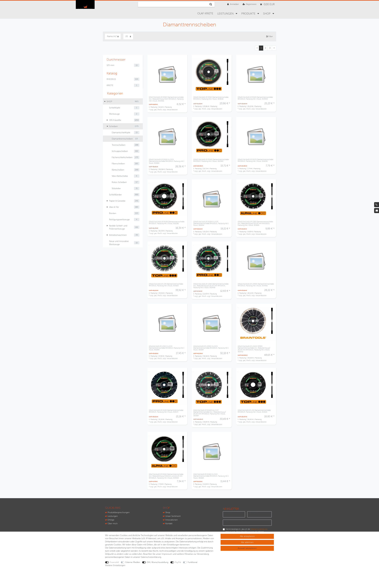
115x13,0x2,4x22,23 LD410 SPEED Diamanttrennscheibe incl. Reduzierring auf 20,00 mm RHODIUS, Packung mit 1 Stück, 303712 (254, 349)
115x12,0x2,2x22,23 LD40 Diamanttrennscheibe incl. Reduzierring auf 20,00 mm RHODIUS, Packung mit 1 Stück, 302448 (210, 285)
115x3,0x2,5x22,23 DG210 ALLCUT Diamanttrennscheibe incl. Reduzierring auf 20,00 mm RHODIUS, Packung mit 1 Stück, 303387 (209, 413)
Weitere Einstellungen (115, 565)
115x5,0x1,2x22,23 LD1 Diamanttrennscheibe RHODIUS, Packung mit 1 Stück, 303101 (254, 411)
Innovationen (171, 520)
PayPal (178, 562)
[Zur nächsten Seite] (274, 48)
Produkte (248, 13)
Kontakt (168, 523)
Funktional (192, 562)
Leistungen (225, 13)
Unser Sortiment (172, 516)
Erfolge (111, 520)
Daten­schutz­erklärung (151, 557)
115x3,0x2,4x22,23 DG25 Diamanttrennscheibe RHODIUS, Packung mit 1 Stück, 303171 (166, 411)
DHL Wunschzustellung (157, 562)
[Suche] (211, 4)
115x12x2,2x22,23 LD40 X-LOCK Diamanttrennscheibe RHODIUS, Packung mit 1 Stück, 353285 (166, 348)
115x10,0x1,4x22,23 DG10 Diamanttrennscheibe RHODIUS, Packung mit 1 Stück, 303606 (210, 98)
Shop (167, 512)
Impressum (167, 554)
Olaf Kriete (205, 13)
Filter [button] (270, 36)
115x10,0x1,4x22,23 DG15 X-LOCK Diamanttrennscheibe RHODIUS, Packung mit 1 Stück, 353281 (166, 161)
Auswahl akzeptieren (247, 548)
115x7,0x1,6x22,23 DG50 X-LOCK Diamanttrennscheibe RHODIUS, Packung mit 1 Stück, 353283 (211, 476)
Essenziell (114, 562)
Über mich (113, 523)
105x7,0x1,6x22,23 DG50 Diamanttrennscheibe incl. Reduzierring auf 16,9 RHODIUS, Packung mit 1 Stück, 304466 (166, 99)
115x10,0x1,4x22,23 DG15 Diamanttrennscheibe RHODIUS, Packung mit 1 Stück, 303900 (255, 98)
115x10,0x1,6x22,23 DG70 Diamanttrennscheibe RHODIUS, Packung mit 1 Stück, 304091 (255, 160)
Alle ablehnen (247, 542)
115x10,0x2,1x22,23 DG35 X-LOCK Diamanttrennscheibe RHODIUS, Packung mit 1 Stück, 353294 (211, 223)
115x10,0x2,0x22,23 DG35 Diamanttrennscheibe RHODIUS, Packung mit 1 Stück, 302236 (166, 222)
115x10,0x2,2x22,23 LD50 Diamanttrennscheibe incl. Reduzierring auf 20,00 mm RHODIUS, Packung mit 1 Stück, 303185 (255, 223)
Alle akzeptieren (247, 536)
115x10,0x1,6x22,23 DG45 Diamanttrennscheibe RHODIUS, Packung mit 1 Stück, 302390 (211, 160)
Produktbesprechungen (119, 512)
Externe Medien (132, 562)
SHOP (267, 13)
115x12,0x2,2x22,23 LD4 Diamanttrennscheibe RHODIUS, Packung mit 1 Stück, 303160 (166, 285)
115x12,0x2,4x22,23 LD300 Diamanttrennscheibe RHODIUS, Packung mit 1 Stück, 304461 (256, 285)
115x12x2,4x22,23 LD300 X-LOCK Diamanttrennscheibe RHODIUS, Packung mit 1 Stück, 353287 (211, 348)
